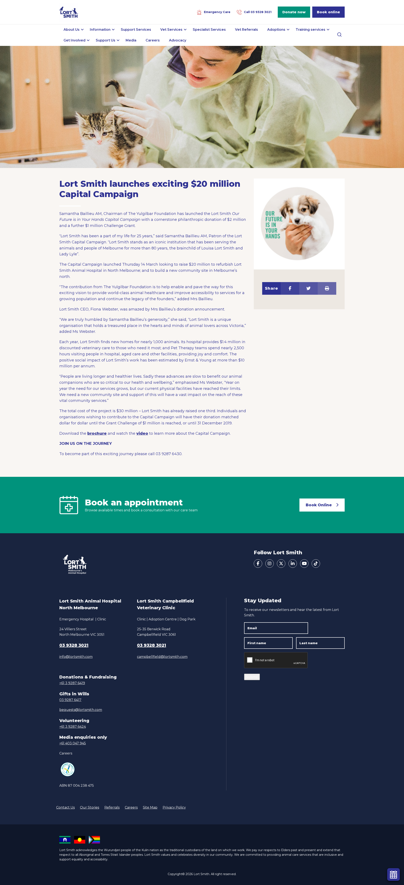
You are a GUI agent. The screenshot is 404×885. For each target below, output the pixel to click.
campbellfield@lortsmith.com (162, 657)
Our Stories (89, 807)
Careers (65, 753)
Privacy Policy (174, 807)
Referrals (112, 807)
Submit (252, 677)
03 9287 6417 (70, 700)
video (142, 433)
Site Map (150, 807)
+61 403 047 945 (72, 743)
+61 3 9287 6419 (72, 683)
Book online (328, 12)
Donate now (294, 12)
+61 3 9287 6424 (72, 727)
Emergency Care (217, 12)
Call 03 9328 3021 (257, 12)
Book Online (319, 505)
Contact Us (65, 807)
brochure (97, 433)
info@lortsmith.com (76, 657)
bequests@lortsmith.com (80, 710)
